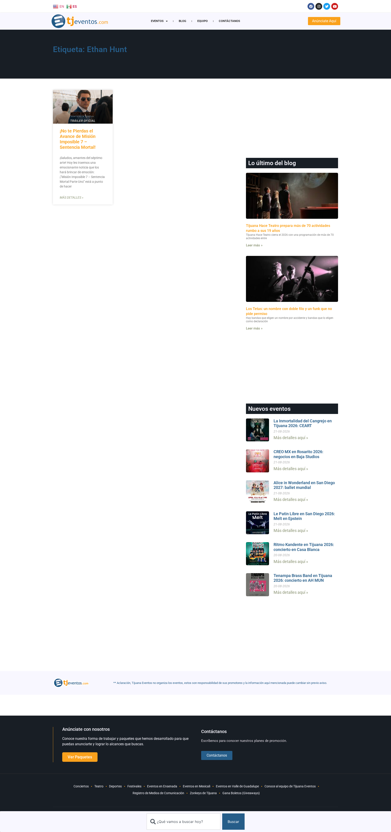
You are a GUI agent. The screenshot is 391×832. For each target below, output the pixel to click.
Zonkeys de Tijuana (203, 793)
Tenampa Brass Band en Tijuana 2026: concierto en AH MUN (303, 578)
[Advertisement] (250, 56)
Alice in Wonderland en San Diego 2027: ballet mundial (304, 485)
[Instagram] (318, 6)
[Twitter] (326, 6)
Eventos (157, 21)
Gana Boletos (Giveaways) (241, 793)
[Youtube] (334, 6)
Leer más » (254, 245)
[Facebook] (311, 6)
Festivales (134, 786)
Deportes (115, 786)
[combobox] (183, 821)
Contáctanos (229, 21)
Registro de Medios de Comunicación (158, 793)
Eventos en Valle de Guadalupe (237, 786)
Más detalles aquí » (291, 437)
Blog (182, 21)
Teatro (98, 786)
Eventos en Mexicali (196, 786)
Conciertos (81, 786)
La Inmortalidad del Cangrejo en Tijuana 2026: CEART (303, 423)
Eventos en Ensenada (162, 786)
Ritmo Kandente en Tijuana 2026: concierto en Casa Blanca (304, 547)
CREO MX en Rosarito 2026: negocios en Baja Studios (298, 454)
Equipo (202, 21)
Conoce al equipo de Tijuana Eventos (290, 786)
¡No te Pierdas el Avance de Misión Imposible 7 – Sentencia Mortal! (77, 139)
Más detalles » (71, 197)
